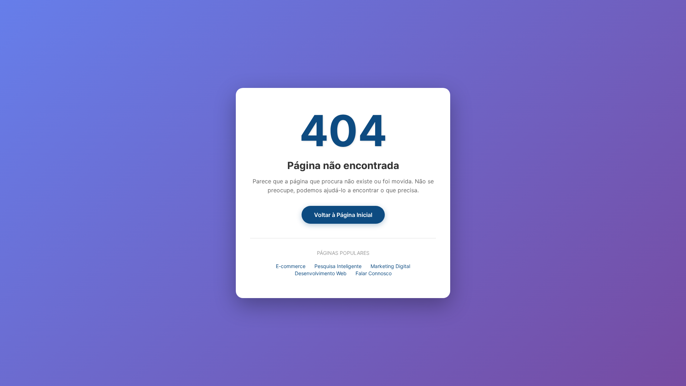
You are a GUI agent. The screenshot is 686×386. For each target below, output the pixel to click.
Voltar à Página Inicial (343, 214)
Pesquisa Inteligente (338, 266)
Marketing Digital (390, 266)
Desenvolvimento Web (321, 273)
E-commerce (290, 266)
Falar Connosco (374, 273)
